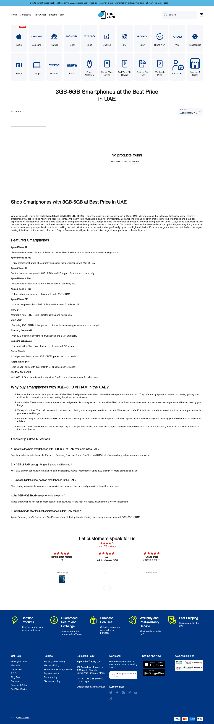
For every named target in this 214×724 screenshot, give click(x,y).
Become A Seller (19, 685)
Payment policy (51, 673)
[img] (107, 543)
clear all (136, 162)
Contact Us (16, 670)
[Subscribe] (133, 675)
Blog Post (15, 677)
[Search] (164, 15)
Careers (15, 681)
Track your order (19, 662)
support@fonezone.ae (94, 687)
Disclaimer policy (52, 681)
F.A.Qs (14, 673)
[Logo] (107, 14)
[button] (201, 14)
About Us (15, 666)
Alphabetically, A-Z (188, 113)
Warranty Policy (51, 666)
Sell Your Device (19, 689)
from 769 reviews (107, 546)
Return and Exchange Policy (58, 670)
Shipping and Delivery (54, 662)
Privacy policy (50, 677)
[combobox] (179, 15)
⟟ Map (102, 673)
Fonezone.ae (23, 718)
